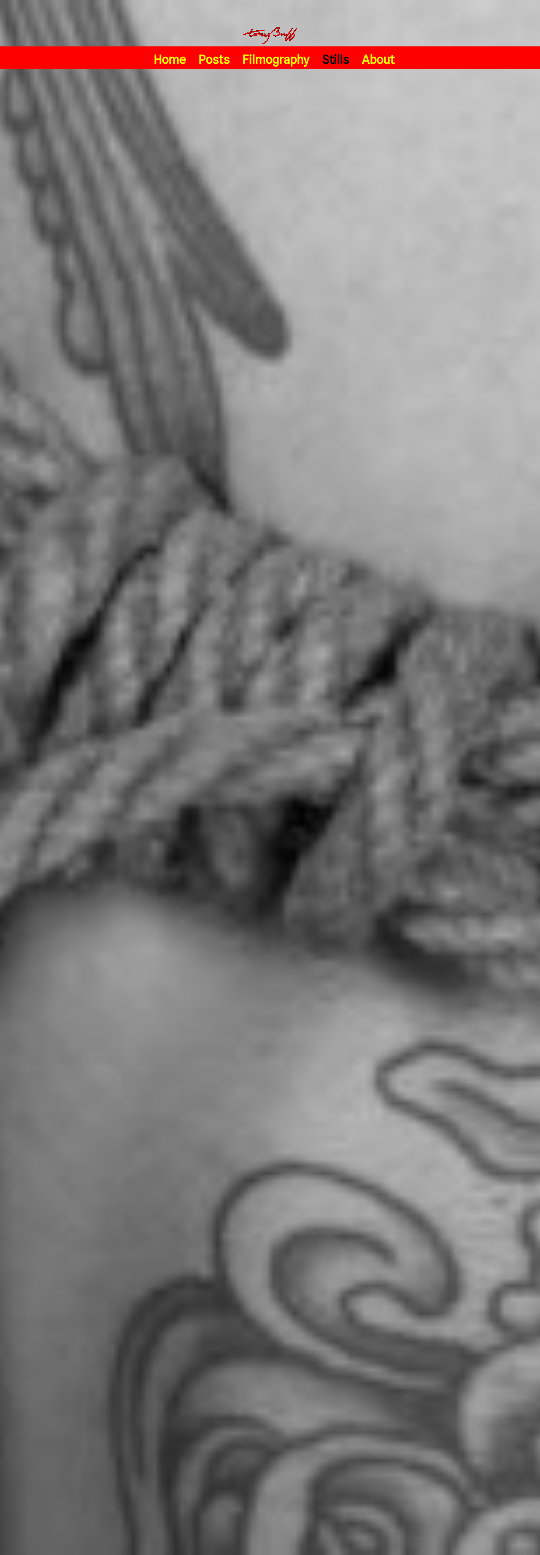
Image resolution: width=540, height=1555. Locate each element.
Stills (335, 59)
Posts (214, 59)
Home (170, 59)
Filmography (276, 59)
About (378, 59)
